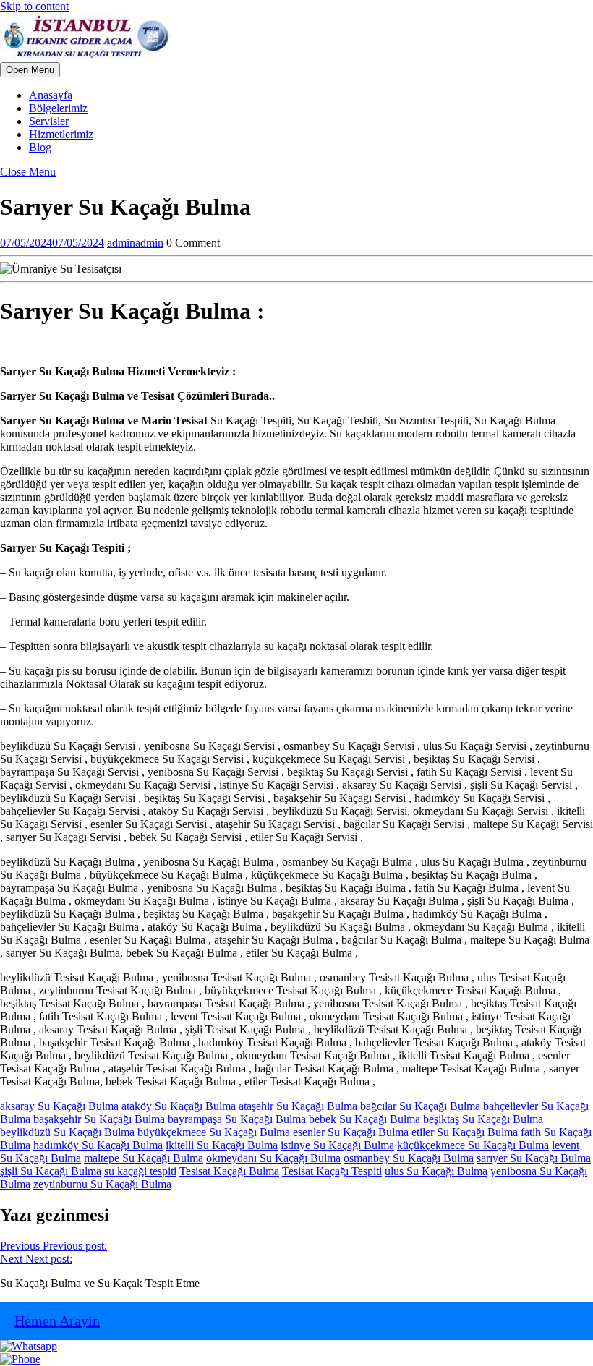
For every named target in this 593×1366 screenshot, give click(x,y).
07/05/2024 (52, 242)
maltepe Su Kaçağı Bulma (143, 1158)
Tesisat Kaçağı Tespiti (332, 1171)
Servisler (49, 121)
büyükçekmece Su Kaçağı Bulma (213, 1132)
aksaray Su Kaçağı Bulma (59, 1106)
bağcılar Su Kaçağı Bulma (420, 1106)
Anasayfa (50, 95)
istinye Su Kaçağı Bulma (337, 1145)
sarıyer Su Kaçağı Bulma (534, 1158)
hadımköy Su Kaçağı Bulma (98, 1145)
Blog (40, 147)
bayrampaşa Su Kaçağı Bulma (237, 1119)
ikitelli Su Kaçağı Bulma (222, 1145)
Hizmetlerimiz (61, 134)
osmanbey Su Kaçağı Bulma (409, 1158)
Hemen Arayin (57, 1320)
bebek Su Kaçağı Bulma (364, 1119)
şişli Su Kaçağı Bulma (50, 1171)
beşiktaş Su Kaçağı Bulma (483, 1119)
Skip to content (34, 6)
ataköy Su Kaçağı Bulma (178, 1106)
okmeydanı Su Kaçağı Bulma (273, 1158)
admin (135, 242)
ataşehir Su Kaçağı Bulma (298, 1106)
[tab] (30, 69)
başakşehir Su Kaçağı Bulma (99, 1119)
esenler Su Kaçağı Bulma (351, 1132)
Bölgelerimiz (58, 108)
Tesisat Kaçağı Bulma (229, 1171)
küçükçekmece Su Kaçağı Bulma (473, 1145)
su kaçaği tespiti (140, 1171)
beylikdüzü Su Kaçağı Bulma (67, 1132)
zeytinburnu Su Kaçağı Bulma (102, 1184)
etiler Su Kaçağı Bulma (464, 1132)
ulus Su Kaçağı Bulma (436, 1171)
